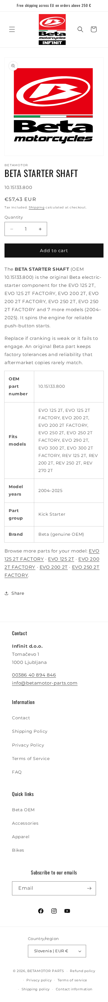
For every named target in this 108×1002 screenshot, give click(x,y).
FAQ (17, 772)
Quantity (13, 217)
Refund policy (82, 971)
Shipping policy (36, 989)
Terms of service (72, 980)
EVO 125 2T (61, 559)
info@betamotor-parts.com (44, 683)
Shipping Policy (30, 731)
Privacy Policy (28, 745)
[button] (12, 29)
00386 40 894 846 (34, 675)
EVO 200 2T (54, 567)
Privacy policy (39, 980)
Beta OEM (23, 809)
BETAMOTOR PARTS (45, 971)
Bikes (18, 850)
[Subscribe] (89, 888)
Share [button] (17, 593)
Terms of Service (31, 758)
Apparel (20, 836)
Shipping (37, 207)
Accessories (25, 823)
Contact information (74, 989)
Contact (21, 718)
